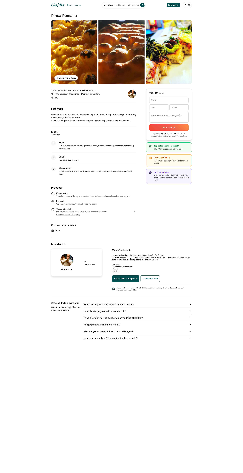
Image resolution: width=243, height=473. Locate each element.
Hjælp (66, 310)
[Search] (142, 5)
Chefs (70, 5)
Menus (78, 5)
